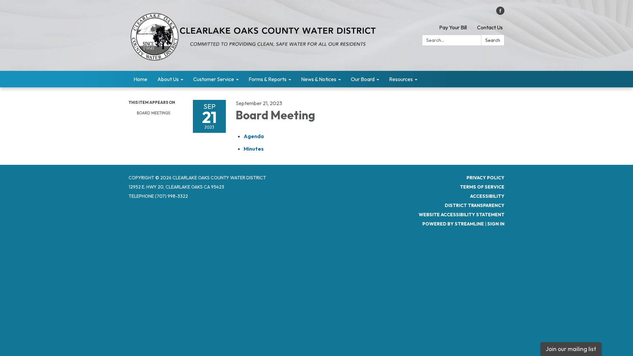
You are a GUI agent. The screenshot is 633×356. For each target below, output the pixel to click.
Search (492, 40)
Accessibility (487, 196)
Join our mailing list (571, 349)
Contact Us (490, 27)
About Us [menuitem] (168, 79)
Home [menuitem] (140, 79)
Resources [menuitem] (401, 79)
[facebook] (500, 13)
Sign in (495, 224)
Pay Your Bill (453, 27)
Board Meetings (153, 112)
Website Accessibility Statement (461, 215)
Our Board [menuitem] (363, 79)
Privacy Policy (485, 178)
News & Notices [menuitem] (318, 79)
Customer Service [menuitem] (213, 79)
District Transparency (474, 205)
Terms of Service (482, 187)
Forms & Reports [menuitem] (267, 79)
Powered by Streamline (453, 224)
